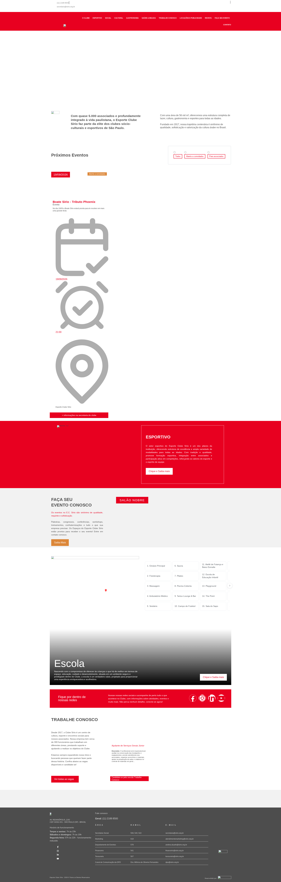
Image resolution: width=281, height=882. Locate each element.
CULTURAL (118, 18)
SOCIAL (108, 18)
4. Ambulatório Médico (157, 596)
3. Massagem (153, 586)
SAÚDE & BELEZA (149, 18)
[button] (60, 174)
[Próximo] (229, 585)
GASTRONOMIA (132, 18)
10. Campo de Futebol (185, 606)
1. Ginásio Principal (156, 566)
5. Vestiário (152, 606)
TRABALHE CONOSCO (168, 18)
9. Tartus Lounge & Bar (185, 596)
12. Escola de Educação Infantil (210, 576)
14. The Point (208, 596)
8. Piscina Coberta (183, 586)
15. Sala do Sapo (210, 606)
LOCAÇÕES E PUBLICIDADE (191, 18)
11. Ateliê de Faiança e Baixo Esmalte (212, 565)
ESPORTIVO (97, 18)
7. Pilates (179, 576)
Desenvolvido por (210, 878)
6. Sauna (179, 566)
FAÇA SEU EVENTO (222, 18)
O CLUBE (86, 18)
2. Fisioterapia (153, 576)
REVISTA (208, 18)
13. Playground (209, 586)
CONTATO (227, 25)
